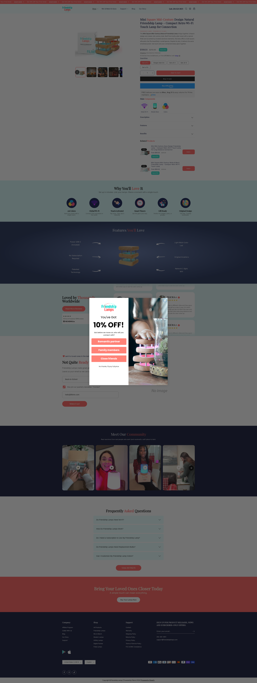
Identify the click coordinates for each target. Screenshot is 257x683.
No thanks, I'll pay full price (109, 366)
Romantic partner (109, 341)
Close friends (109, 358)
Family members (108, 350)
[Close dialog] (165, 300)
